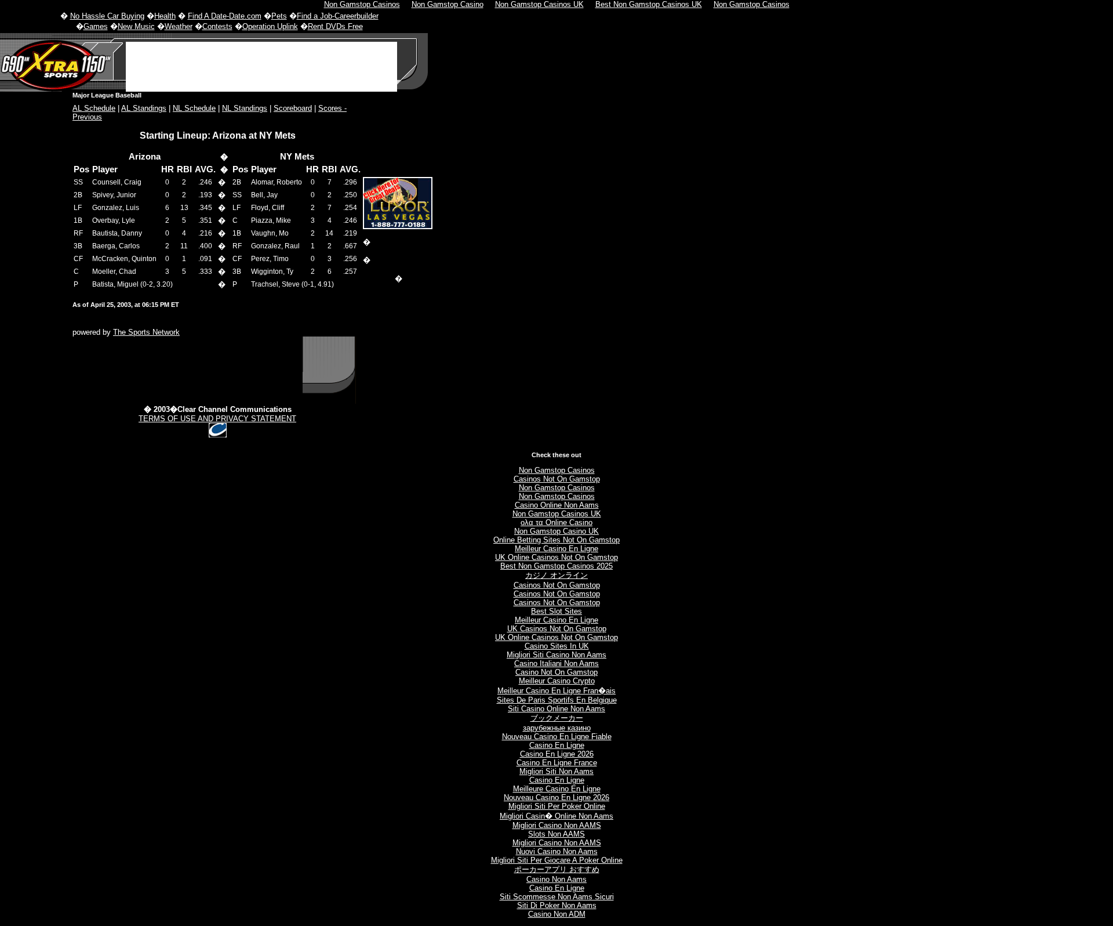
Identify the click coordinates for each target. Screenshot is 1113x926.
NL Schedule (194, 108)
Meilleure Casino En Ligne (557, 788)
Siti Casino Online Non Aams (556, 708)
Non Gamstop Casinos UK (556, 513)
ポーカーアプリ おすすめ (556, 869)
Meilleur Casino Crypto (557, 681)
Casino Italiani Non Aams (556, 663)
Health (165, 16)
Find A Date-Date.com (224, 16)
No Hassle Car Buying (107, 16)
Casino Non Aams (556, 879)
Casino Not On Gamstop (556, 672)
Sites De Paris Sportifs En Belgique (557, 700)
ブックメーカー (556, 718)
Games (95, 26)
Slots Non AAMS (556, 834)
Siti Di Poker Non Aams (556, 905)
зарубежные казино (557, 728)
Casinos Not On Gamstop (557, 479)
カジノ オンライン (556, 575)
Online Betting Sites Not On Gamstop (556, 540)
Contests (217, 26)
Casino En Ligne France (557, 762)
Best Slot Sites (556, 611)
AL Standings (143, 108)
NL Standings (244, 108)
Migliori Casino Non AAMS (556, 825)
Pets (279, 16)
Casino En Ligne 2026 (557, 754)
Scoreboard (293, 108)
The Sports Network (146, 332)
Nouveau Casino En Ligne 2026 (556, 797)
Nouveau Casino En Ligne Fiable (557, 736)
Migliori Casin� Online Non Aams (556, 816)
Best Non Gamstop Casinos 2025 (556, 566)
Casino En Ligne (556, 745)
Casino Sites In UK (557, 646)
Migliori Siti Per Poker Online (556, 806)
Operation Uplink (270, 26)
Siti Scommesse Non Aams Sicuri (557, 896)
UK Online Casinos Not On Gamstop (556, 557)
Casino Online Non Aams (557, 505)
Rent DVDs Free (335, 26)
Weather (178, 26)
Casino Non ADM (556, 914)
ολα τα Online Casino (556, 522)
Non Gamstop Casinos (557, 470)
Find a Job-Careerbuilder (338, 16)
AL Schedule (93, 108)
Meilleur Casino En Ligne (556, 548)
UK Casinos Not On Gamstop (556, 628)
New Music (136, 26)
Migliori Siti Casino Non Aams (556, 654)
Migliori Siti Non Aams (556, 771)
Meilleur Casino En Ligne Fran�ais (556, 690)
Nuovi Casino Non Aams (557, 851)
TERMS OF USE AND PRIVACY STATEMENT (217, 418)
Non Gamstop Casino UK (556, 531)
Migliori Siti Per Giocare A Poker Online (557, 860)
